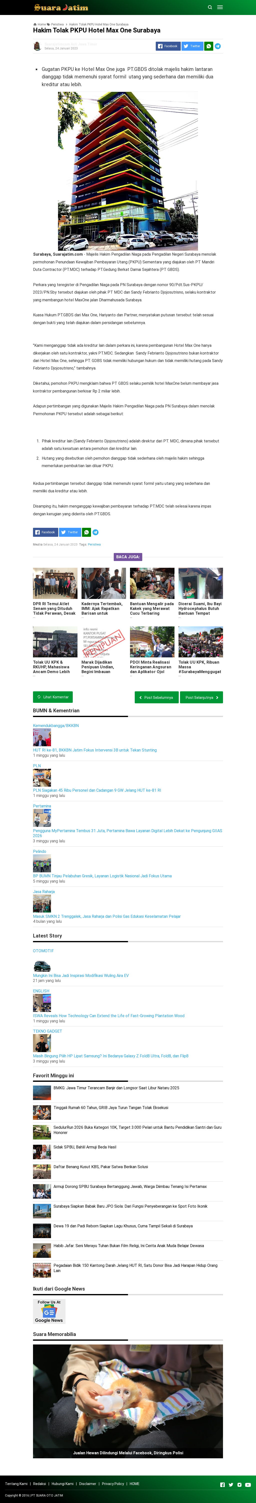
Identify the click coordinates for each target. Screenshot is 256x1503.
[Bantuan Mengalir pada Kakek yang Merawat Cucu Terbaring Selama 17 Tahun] (152, 583)
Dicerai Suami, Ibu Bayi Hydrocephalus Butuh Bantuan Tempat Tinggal (200, 610)
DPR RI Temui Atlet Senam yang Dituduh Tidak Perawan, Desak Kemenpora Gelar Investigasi (54, 613)
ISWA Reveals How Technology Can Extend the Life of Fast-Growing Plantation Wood (108, 1015)
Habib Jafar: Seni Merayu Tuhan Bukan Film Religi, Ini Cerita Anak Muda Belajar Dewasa (129, 1245)
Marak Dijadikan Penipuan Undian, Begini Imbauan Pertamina (98, 669)
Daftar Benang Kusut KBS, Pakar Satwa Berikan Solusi (101, 1166)
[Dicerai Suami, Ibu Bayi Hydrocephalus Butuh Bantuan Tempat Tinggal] (200, 583)
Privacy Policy (113, 1484)
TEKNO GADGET (47, 1031)
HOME (135, 1484)
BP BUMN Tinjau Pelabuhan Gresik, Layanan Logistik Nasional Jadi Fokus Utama (102, 876)
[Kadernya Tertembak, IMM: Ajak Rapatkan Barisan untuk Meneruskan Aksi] (104, 583)
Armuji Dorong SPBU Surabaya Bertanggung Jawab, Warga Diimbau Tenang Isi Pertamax (130, 1186)
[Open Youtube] (248, 1485)
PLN (37, 765)
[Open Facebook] (223, 1485)
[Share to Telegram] (217, 46)
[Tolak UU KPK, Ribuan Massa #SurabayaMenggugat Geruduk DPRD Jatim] (200, 642)
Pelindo (39, 851)
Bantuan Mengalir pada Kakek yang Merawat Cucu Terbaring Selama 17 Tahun (152, 610)
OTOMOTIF (43, 950)
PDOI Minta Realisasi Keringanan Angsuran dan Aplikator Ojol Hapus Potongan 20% (150, 669)
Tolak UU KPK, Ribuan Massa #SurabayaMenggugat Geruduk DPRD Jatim (200, 669)
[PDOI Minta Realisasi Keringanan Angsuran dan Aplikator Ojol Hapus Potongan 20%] (152, 642)
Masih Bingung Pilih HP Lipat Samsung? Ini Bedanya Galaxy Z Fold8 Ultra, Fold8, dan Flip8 (110, 1056)
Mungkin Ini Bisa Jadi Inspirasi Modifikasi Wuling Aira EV (81, 975)
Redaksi (39, 1484)
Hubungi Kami (63, 1484)
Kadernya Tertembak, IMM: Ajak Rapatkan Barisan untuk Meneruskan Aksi (102, 610)
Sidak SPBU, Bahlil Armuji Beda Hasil (85, 1147)
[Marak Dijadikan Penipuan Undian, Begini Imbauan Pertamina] (104, 642)
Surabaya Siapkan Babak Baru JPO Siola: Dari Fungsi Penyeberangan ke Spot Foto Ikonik (131, 1206)
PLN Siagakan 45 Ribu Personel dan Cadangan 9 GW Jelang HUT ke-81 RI (97, 790)
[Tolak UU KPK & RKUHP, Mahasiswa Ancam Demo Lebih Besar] (55, 642)
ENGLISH (41, 991)
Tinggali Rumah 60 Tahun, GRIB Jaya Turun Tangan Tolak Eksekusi (111, 1107)
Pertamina (42, 806)
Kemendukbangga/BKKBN (56, 725)
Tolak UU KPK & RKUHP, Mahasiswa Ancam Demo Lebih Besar (51, 669)
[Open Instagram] (239, 1485)
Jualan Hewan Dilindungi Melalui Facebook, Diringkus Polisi (128, 1453)
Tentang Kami (16, 1484)
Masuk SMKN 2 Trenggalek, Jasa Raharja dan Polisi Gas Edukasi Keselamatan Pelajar (107, 916)
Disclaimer (87, 1484)
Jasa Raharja (44, 891)
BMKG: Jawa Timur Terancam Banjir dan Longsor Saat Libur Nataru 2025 (116, 1088)
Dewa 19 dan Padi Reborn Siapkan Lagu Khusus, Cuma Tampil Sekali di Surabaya (123, 1226)
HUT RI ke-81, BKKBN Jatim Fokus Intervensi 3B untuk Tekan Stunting (95, 750)
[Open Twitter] (231, 1485)
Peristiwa (94, 544)
